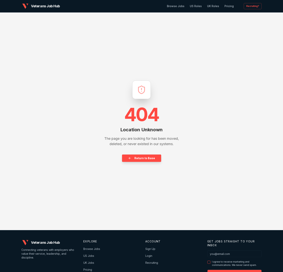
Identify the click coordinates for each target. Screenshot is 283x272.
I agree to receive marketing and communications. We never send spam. (234, 263)
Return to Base (144, 158)
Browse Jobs (91, 248)
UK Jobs (88, 262)
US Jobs (88, 255)
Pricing (87, 269)
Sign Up (150, 248)
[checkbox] (208, 262)
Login (148, 255)
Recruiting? (252, 6)
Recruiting (151, 262)
